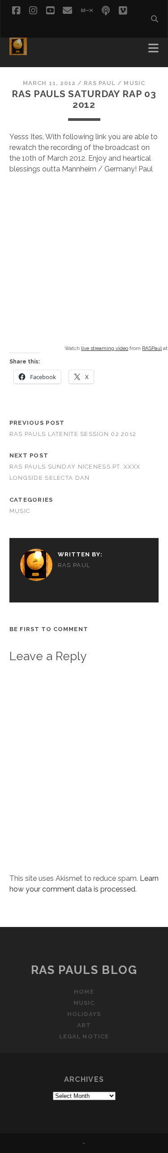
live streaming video (104, 348)
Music (134, 83)
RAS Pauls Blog (84, 970)
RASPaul (152, 348)
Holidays (83, 1014)
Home (84, 991)
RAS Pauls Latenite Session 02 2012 (73, 434)
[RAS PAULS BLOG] (18, 51)
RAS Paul (100, 83)
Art (84, 1025)
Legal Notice (84, 1036)
